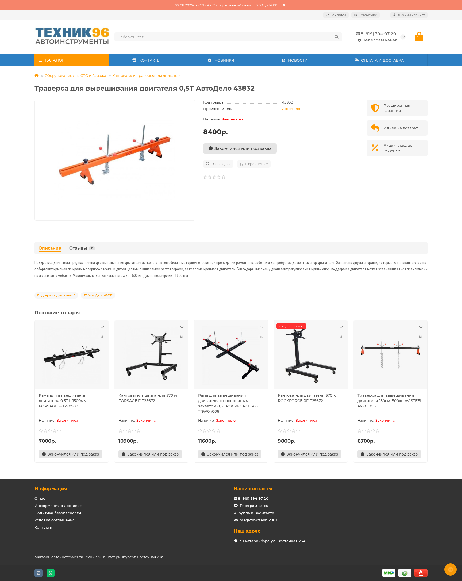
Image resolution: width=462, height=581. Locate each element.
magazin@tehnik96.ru (260, 520)
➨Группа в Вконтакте (254, 513)
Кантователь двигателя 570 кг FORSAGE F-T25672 (148, 398)
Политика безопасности (57, 513)
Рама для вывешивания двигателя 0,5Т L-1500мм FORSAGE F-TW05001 (63, 400)
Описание (49, 248)
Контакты (43, 527)
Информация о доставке (58, 505)
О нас (39, 498)
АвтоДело (291, 108)
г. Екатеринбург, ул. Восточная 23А (273, 541)
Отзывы (81, 248)
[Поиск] (336, 37)
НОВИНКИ (224, 60)
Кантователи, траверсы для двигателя (147, 75)
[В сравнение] (102, 337)
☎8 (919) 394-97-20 (376, 33)
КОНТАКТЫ (149, 60)
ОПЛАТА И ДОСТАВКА (382, 60)
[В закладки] (102, 327)
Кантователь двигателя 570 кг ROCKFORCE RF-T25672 (307, 398)
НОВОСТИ (297, 60)
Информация (50, 488)
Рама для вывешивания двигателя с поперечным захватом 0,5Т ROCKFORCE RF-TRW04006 (228, 403)
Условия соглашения (54, 520)
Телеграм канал (380, 40)
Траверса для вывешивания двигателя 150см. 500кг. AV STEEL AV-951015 (389, 400)
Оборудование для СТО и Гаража (75, 75)
